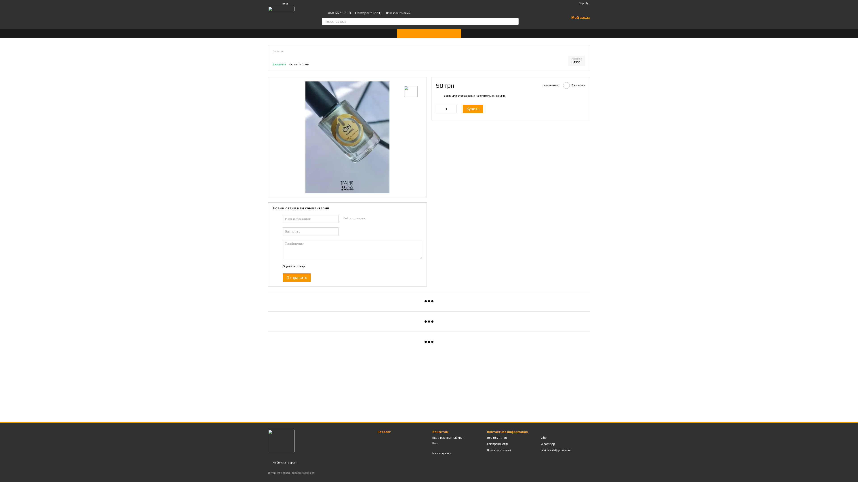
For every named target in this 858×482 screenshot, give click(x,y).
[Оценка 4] (333, 266)
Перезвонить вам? (398, 13)
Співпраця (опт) (368, 13)
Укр (581, 3)
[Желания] (554, 17)
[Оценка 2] (319, 266)
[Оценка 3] (326, 266)
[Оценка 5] (340, 266)
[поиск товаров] (515, 21)
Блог (285, 3)
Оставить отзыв (299, 64)
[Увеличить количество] (453, 109)
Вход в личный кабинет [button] (448, 437)
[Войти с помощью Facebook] (371, 218)
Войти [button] (448, 95)
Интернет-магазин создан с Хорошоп (291, 473)
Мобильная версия (284, 462)
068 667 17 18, (340, 13)
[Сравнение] (542, 17)
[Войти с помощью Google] (378, 218)
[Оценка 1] (311, 266)
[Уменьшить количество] (439, 109)
